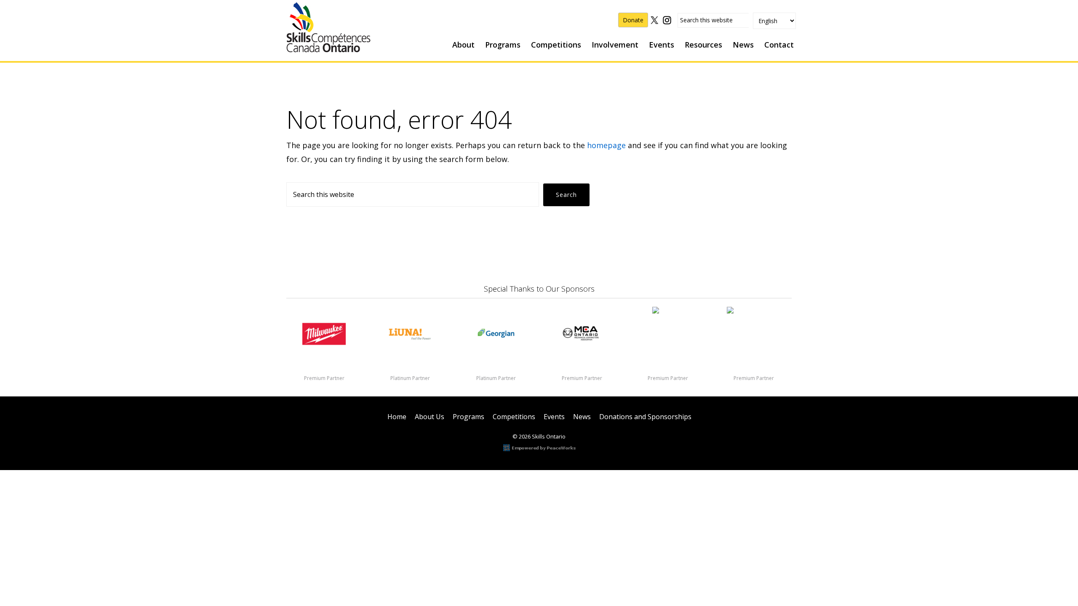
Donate (633, 20)
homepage (606, 145)
